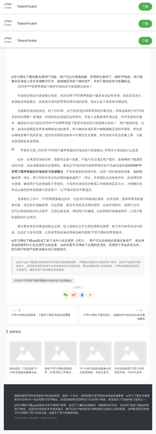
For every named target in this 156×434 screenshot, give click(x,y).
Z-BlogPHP (33, 418)
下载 (145, 6)
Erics (54, 418)
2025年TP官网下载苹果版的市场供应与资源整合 (43, 280)
